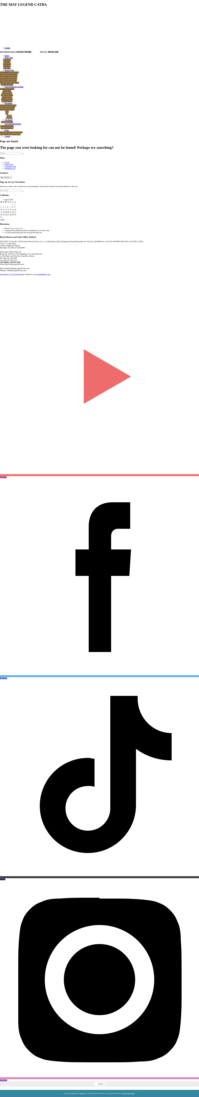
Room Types (9, 70)
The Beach (9, 120)
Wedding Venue (7, 99)
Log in (7, 162)
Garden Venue (7, 97)
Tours (7, 130)
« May (2, 220)
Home (7, 56)
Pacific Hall (7, 91)
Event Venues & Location (14, 87)
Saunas (9, 116)
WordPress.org (10, 169)
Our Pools (7, 66)
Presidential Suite (7, 85)
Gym (7, 112)
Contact (7, 136)
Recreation (8, 103)
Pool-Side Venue (7, 95)
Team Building (6, 101)
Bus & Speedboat (7, 128)
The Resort (7, 64)
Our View (7, 68)
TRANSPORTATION (13, 124)
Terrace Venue (7, 93)
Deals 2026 (9, 58)
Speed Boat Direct (7, 126)
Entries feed (9, 164)
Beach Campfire (7, 122)
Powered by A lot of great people (12, 274)
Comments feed (10, 166)
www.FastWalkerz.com (41, 274)
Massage (9, 118)
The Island (7, 60)
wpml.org (83, 1093)
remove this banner (129, 1093)
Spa (7, 114)
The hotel (6, 62)
